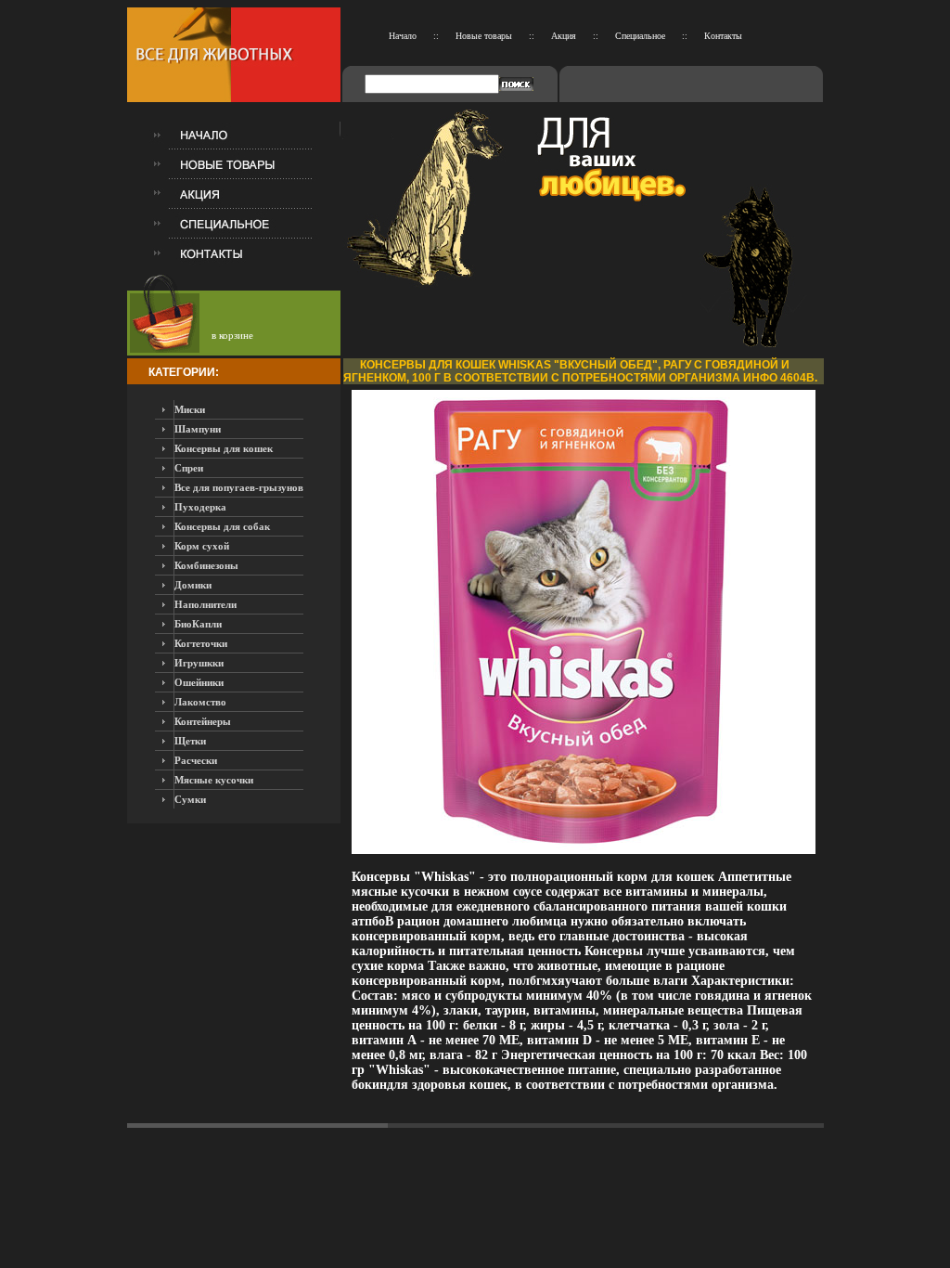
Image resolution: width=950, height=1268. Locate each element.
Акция (563, 36)
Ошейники (199, 682)
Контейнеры (202, 721)
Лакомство (200, 701)
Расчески (195, 760)
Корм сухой (201, 545)
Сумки (190, 799)
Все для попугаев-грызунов (238, 487)
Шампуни (197, 428)
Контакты (723, 36)
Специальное (640, 36)
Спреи (188, 467)
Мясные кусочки (213, 779)
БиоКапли (198, 623)
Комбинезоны (206, 565)
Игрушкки (199, 662)
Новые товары (484, 36)
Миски (189, 409)
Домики (193, 584)
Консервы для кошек (223, 448)
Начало (403, 36)
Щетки (190, 740)
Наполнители (205, 604)
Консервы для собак (222, 526)
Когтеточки (200, 643)
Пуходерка (200, 506)
